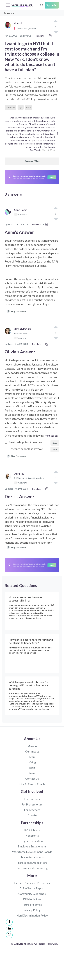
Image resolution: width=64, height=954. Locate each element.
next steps (51, 435)
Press (32, 773)
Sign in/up (51, 5)
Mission (32, 746)
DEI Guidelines (32, 899)
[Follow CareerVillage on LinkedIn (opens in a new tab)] (9, 928)
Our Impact (32, 751)
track (28, 107)
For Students (32, 799)
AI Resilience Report (32, 888)
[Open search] (41, 4)
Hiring (32, 762)
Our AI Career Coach (32, 784)
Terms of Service (32, 904)
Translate (39, 35)
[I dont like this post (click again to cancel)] (55, 219)
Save (55, 443)
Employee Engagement (32, 846)
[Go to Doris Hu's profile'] (8, 479)
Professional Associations (32, 862)
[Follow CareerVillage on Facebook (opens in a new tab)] (9, 922)
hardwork (10, 107)
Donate (32, 815)
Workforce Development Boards (32, 851)
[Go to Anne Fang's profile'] (8, 215)
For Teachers (32, 810)
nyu (20, 107)
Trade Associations (32, 857)
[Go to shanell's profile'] (8, 28)
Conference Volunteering (32, 868)
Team (32, 757)
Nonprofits (32, 835)
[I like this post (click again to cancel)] (55, 21)
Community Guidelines (32, 893)
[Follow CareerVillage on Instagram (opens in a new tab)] (9, 935)
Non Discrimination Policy (32, 915)
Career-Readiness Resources (32, 883)
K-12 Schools (32, 830)
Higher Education (32, 841)
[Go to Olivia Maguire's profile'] (8, 334)
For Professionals (32, 804)
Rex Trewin (35, 150)
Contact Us (32, 778)
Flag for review (17, 311)
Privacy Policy (32, 910)
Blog (32, 767)
